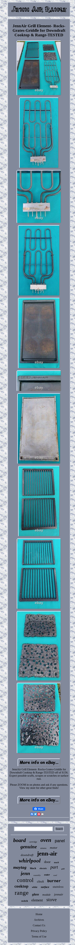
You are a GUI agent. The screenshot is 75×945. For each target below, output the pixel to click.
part (54, 867)
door (47, 862)
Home (39, 914)
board (19, 840)
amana (43, 848)
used (55, 875)
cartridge (33, 842)
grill (63, 869)
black (33, 868)
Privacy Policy (39, 930)
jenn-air (47, 853)
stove (51, 899)
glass (35, 894)
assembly (37, 875)
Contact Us (39, 925)
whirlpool (30, 861)
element (37, 900)
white (34, 887)
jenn (25, 873)
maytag (20, 867)
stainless (58, 886)
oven (45, 840)
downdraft (27, 855)
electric (43, 868)
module (46, 894)
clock (40, 881)
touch (56, 862)
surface (45, 886)
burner (54, 881)
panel (60, 840)
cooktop (21, 886)
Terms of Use (39, 936)
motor (53, 847)
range (22, 892)
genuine (28, 846)
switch (24, 901)
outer (47, 874)
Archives (39, 919)
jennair (58, 894)
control (25, 880)
